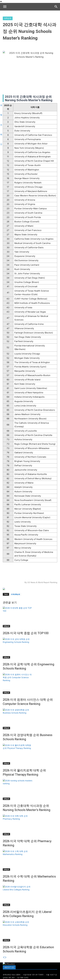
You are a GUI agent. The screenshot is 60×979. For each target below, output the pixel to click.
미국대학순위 (15, 594)
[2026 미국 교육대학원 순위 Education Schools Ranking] (30, 931)
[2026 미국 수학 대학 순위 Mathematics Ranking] (30, 860)
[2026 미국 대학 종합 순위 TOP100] (30, 616)
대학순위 (7, 18)
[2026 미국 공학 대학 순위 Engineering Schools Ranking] (30, 648)
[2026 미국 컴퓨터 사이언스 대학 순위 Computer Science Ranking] (30, 683)
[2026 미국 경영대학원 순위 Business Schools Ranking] (30, 718)
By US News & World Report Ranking (41, 582)
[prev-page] (4, 957)
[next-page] (6, 957)
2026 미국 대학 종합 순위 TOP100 (26, 633)
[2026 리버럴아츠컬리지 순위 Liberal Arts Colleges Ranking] (30, 895)
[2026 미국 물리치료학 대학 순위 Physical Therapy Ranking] (30, 754)
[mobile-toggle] (4, 6)
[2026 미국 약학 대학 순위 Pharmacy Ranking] (30, 824)
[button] (56, 6)
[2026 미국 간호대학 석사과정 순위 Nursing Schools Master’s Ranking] (30, 789)
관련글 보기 (10, 602)
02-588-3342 (22, 977)
